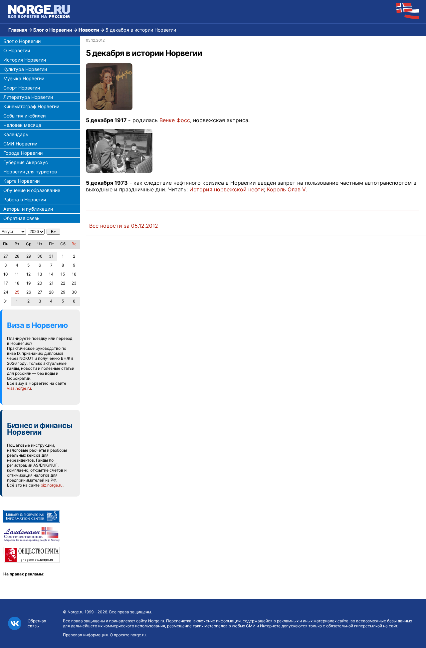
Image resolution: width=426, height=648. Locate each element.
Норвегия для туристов (30, 171)
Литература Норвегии (28, 97)
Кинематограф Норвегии (31, 106)
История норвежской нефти (226, 189)
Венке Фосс (174, 120)
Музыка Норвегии (23, 78)
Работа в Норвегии (24, 199)
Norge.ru (76, 611)
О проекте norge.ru (128, 634)
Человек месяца (22, 125)
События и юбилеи (24, 115)
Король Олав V (286, 189)
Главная (17, 30)
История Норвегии (24, 60)
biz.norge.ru (52, 485)
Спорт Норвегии (21, 88)
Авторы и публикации (28, 209)
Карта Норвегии (21, 181)
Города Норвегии (23, 153)
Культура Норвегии (25, 69)
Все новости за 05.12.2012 (123, 225)
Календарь (15, 134)
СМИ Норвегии (20, 143)
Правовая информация (85, 634)
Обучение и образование (31, 190)
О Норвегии (16, 50)
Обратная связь (21, 218)
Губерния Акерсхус (25, 162)
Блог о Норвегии (52, 30)
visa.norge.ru (19, 388)
